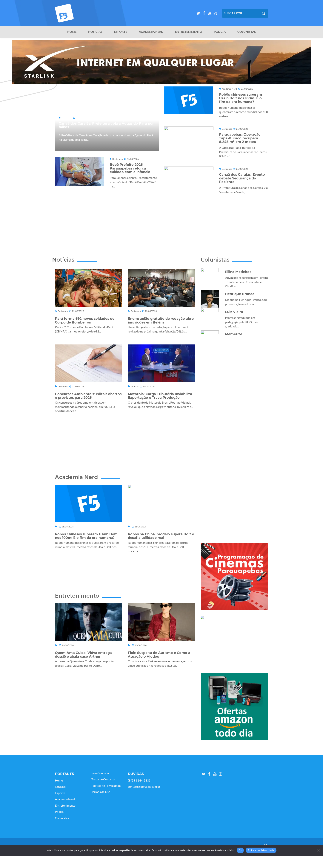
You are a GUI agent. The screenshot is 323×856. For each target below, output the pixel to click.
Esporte (120, 31)
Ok (240, 850)
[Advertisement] (161, 220)
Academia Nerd (151, 31)
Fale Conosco (100, 773)
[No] (318, 850)
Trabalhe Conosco (103, 779)
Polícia (220, 31)
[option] (161, 62)
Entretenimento (188, 31)
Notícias (95, 31)
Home (71, 31)
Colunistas (246, 31)
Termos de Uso (100, 792)
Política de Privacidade (106, 786)
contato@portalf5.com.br (144, 786)
